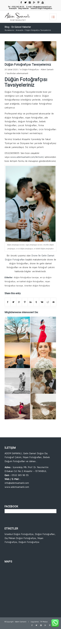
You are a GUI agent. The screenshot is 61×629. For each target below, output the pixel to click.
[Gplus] (34, 2)
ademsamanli (22, 73)
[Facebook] (21, 2)
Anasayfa (13, 8)
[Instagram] (30, 2)
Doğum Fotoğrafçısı (29, 542)
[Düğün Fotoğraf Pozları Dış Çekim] (17, 381)
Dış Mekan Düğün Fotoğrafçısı (20, 538)
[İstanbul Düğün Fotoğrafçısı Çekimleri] (43, 355)
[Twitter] (25, 2)
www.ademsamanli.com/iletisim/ (27, 157)
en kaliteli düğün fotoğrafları (30, 281)
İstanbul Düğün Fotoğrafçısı (41, 8)
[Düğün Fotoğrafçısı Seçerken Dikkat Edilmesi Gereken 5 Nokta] (43, 406)
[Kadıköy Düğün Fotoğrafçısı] (43, 381)
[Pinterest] (38, 2)
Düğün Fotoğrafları (45, 534)
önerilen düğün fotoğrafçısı (37, 285)
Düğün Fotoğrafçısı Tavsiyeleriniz (28, 64)
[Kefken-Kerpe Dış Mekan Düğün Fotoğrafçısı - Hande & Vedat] (17, 355)
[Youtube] (43, 2)
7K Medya (44, 622)
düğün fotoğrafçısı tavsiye (26, 277)
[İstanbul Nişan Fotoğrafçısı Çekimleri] (17, 406)
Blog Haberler (23, 8)
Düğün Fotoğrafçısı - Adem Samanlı (37, 69)
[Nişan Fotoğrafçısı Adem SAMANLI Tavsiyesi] (43, 329)
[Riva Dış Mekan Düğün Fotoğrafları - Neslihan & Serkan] (17, 329)
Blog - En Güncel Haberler (18, 27)
